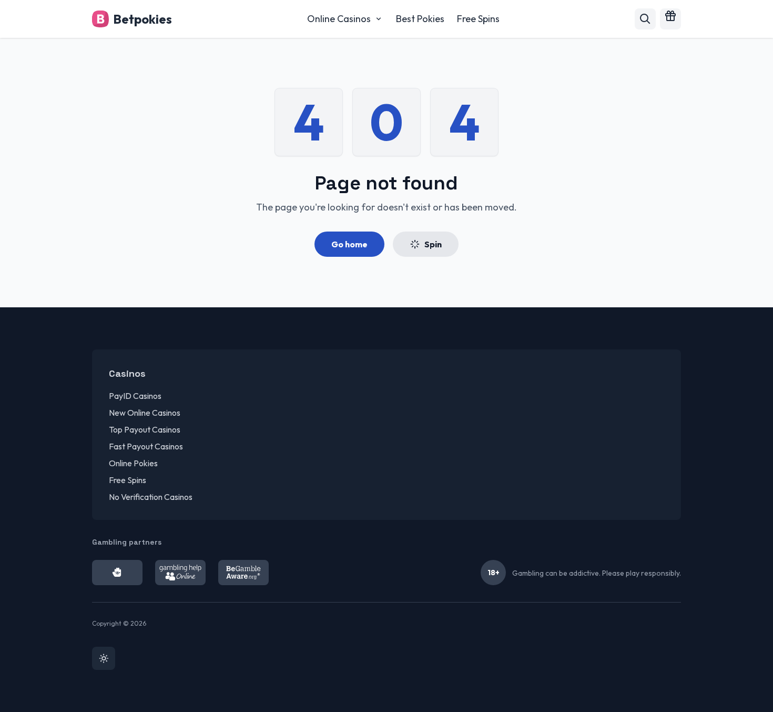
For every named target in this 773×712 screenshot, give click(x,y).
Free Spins (478, 19)
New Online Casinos (144, 412)
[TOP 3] (670, 18)
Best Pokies (420, 19)
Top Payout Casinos (144, 429)
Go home (349, 244)
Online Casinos (339, 19)
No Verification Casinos (150, 497)
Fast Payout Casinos (146, 446)
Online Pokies (133, 463)
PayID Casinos (135, 395)
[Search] (645, 18)
